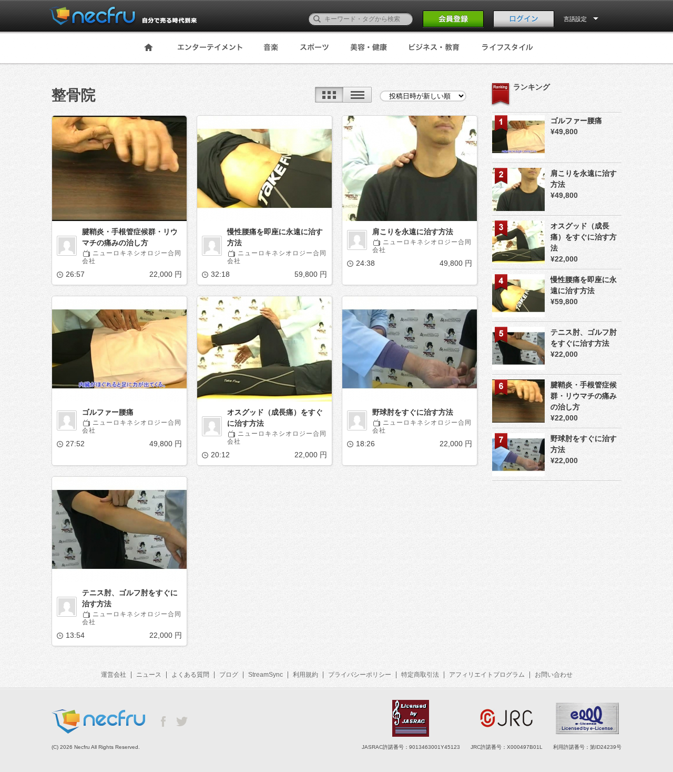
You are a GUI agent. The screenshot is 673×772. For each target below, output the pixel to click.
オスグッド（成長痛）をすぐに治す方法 (275, 417)
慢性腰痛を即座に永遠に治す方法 (275, 237)
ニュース (148, 674)
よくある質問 (190, 674)
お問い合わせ (554, 674)
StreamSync (265, 674)
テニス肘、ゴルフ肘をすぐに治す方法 (130, 598)
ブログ (228, 674)
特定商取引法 (420, 674)
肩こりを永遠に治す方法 (412, 231)
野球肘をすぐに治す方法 (412, 412)
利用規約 (305, 674)
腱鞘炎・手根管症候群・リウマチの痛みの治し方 (130, 237)
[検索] (317, 19)
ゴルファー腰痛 (108, 412)
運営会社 (113, 674)
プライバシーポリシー (359, 674)
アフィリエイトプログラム (487, 674)
